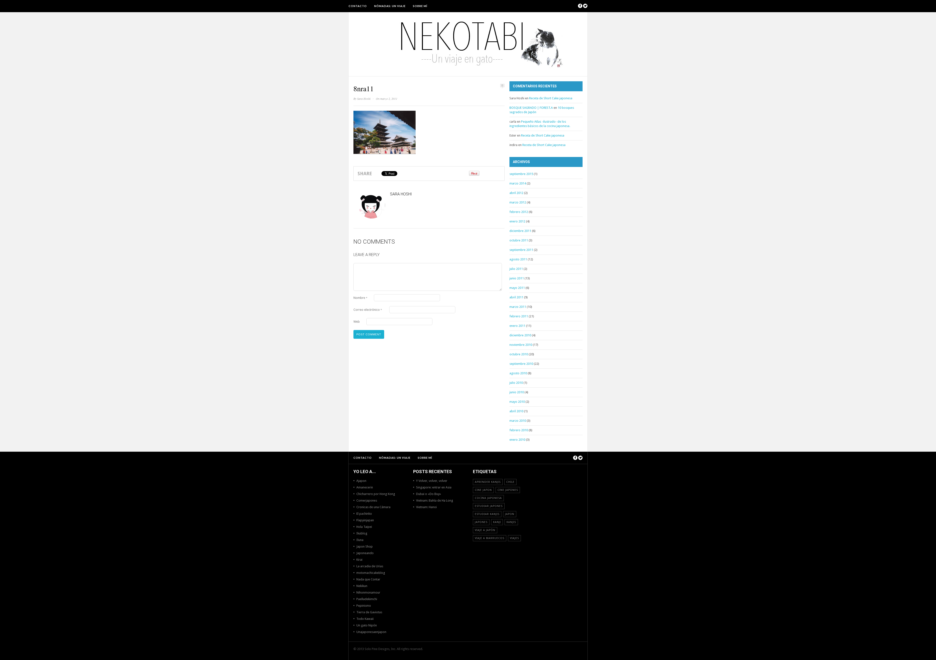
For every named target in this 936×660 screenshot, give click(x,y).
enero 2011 (517, 326)
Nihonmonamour (368, 592)
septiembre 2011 (521, 250)
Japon (509, 514)
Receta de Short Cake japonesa (550, 98)
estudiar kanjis (487, 514)
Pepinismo (363, 605)
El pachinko (364, 513)
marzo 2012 (517, 202)
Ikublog (361, 533)
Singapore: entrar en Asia (433, 487)
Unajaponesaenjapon (371, 632)
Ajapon (361, 481)
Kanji (497, 522)
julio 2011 (516, 269)
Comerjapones (366, 500)
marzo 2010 (517, 420)
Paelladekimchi (366, 599)
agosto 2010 (518, 373)
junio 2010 (516, 392)
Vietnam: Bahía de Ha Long (434, 500)
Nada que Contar (368, 579)
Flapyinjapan (365, 520)
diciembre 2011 (520, 231)
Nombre (360, 298)
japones (481, 522)
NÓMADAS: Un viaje (390, 6)
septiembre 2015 (521, 174)
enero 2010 (517, 439)
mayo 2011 (517, 288)
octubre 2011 (518, 240)
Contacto (358, 6)
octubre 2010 (518, 354)
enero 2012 (517, 221)
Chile (510, 482)
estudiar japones (489, 506)
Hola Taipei (364, 527)
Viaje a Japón (485, 530)
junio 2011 (516, 278)
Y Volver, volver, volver (431, 481)
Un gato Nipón (366, 625)
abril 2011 (516, 297)
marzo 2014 (517, 183)
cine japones (507, 490)
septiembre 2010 (521, 364)
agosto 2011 (518, 259)
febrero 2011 (518, 316)
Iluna (359, 540)
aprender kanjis (488, 482)
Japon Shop (364, 546)
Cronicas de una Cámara (373, 507)
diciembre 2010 (520, 335)
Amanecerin (364, 487)
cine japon (483, 490)
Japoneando (365, 553)
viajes (514, 538)
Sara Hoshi (363, 99)
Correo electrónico (367, 310)
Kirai (359, 559)
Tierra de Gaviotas (369, 612)
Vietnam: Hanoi (426, 507)
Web (356, 321)
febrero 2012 (518, 212)
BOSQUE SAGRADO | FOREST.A (531, 108)
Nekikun (361, 586)
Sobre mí (420, 6)
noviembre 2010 (520, 345)
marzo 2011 (517, 307)
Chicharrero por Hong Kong (375, 494)
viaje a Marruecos (489, 538)
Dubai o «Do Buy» (428, 494)
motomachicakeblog (370, 573)
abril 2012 (516, 193)
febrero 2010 (518, 430)
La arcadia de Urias (369, 566)
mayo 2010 (517, 401)
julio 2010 (516, 383)
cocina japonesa (488, 498)
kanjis (511, 522)
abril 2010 (516, 411)
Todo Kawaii (365, 619)
